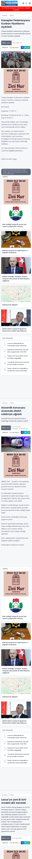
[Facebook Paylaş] (22, 47)
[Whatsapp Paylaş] (28, 47)
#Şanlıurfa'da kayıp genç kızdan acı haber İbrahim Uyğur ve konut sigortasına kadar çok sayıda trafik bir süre (15, 171)
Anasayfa (4, 15)
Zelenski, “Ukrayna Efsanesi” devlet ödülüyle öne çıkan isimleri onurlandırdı (16, 9)
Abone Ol (5, 47)
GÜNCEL (12, 15)
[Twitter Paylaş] (25, 47)
